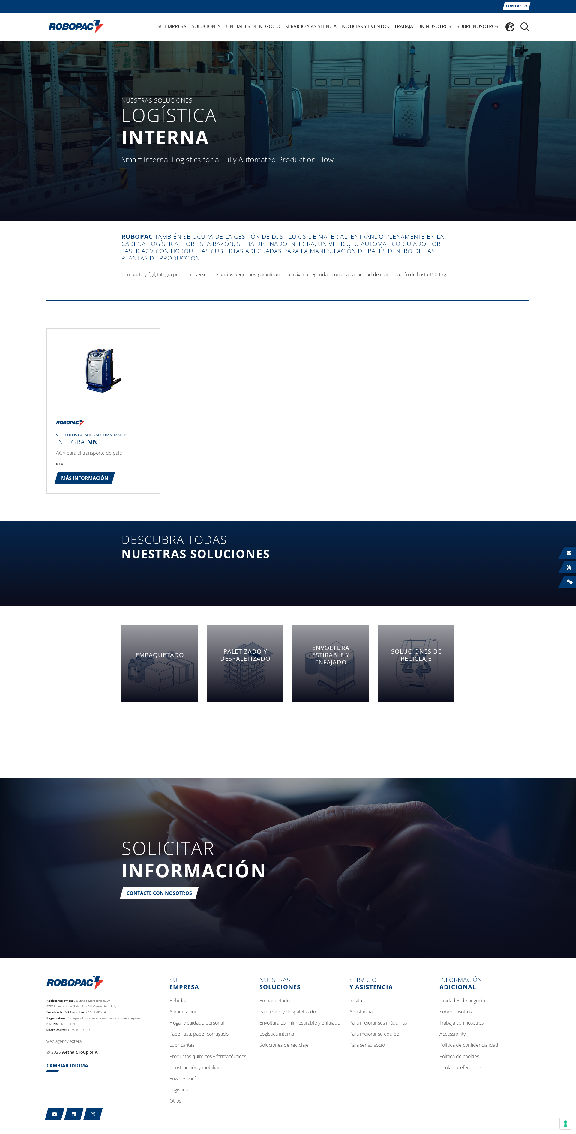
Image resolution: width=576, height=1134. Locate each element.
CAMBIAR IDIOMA (67, 1065)
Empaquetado (275, 1001)
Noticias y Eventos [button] (365, 26)
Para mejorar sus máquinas (378, 1023)
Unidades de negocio (462, 1001)
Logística (179, 1090)
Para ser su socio (367, 1045)
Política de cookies (459, 1057)
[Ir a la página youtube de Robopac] (54, 1114)
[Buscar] (525, 26)
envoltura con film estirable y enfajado (300, 1023)
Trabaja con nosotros (462, 1023)
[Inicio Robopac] (74, 26)
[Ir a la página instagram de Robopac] (93, 1114)
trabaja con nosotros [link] (422, 26)
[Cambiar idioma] (510, 26)
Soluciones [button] (206, 26)
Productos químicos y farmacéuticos (208, 1057)
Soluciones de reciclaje (284, 1045)
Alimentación (183, 1012)
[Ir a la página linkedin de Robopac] (74, 1114)
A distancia (361, 1012)
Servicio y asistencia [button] (311, 26)
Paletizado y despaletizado (288, 1012)
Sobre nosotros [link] (477, 26)
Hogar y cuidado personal (197, 1023)
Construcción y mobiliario (197, 1068)
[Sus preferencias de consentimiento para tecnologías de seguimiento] (565, 1123)
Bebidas (178, 1001)
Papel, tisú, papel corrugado (199, 1034)
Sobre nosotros (456, 1012)
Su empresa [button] (172, 26)
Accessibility (453, 1034)
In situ (356, 1001)
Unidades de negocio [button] (253, 26)
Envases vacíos (185, 1079)
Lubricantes (182, 1045)
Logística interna (277, 1034)
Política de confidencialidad (469, 1045)
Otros (175, 1101)
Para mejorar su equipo (374, 1034)
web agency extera (64, 1041)
